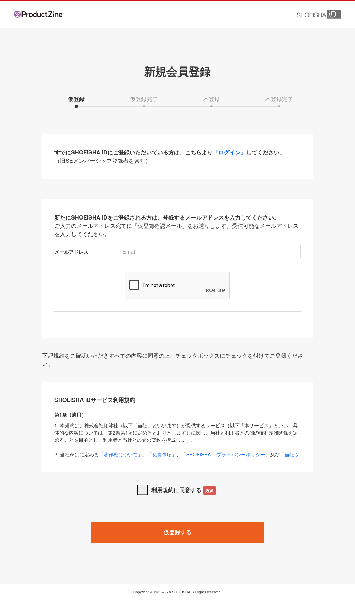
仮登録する (177, 532)
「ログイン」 (229, 152)
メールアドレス (71, 251)
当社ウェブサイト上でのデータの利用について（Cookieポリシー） (176, 458)
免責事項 (162, 454)
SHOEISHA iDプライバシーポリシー (225, 454)
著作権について (121, 454)
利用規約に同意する (182, 490)
